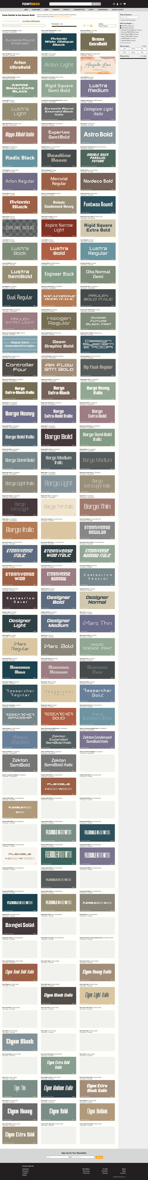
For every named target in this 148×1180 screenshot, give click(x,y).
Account (105, 1173)
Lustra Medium (84, 77)
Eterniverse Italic (6, 542)
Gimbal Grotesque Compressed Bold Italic (91, 937)
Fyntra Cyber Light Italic (47, 1124)
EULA (124, 1169)
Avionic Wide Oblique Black (48, 30)
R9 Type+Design (58, 123)
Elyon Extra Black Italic (86, 1077)
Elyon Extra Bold (6, 1124)
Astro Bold (83, 123)
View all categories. (125, 42)
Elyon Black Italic (45, 984)
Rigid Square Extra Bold (86, 216)
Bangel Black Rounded (47, 937)
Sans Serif (36, 10)
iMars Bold (44, 635)
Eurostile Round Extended (9, 30)
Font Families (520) (11, 21)
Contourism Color (7, 589)
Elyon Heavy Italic (84, 961)
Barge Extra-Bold (84, 402)
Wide (142, 52)
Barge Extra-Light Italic (86, 472)
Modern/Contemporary (131, 30)
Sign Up (99, 1157)
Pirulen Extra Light (7, 309)
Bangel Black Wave (46, 914)
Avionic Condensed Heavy (48, 193)
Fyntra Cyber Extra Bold (86, 1124)
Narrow (124, 52)
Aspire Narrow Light (46, 216)
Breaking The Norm (58, 356)
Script (91, 10)
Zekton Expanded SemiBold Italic (50, 728)
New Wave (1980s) (130, 34)
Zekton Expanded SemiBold (87, 751)
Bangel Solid (5, 914)
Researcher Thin (45, 682)
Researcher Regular (7, 682)
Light (124, 48)
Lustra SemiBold (6, 263)
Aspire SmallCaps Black (8, 77)
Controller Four (6, 356)
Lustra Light (5, 100)
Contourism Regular (85, 565)
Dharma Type (59, 77)
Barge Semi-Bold (6, 449)
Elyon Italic (83, 1054)
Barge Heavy (5, 402)
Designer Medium (45, 612)
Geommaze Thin (84, 658)
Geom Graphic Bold (46, 333)
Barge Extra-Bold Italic (47, 402)
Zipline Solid (5, 216)
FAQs (124, 1171)
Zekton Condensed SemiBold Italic (89, 728)
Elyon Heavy (5, 1100)
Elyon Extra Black (7, 1054)
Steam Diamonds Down (86, 705)
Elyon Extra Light (45, 961)
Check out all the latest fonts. (62, 16)
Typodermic (59, 286)
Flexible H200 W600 (7, 821)
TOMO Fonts (91, 123)
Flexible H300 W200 (7, 891)
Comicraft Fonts (56, 147)
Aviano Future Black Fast (87, 309)
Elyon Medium (83, 1100)
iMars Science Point (85, 635)
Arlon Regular (6, 170)
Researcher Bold (84, 682)
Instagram (25, 1169)
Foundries (105, 1171)
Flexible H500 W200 (85, 821)
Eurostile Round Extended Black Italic (51, 100)
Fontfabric (14, 286)
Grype (59, 30)
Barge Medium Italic (46, 449)
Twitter (24, 1175)
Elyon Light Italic (84, 984)
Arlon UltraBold (6, 54)
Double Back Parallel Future (88, 147)
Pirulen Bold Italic (85, 286)
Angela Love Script (85, 54)
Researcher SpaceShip (8, 705)
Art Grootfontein (58, 775)
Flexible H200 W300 (85, 775)
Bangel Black (83, 914)
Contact (123, 1173)
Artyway (95, 565)
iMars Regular (6, 635)
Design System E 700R (86, 333)
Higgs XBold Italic (7, 123)
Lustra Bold (44, 240)
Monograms (103, 10)
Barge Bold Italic (6, 426)
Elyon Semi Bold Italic (8, 961)
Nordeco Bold (84, 170)
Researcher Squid (45, 705)
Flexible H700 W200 (85, 844)
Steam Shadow (6, 728)
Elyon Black (5, 1031)
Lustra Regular (84, 240)
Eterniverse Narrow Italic (86, 542)
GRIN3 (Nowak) (98, 100)
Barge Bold (44, 426)
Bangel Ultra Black (7, 937)
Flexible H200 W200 (46, 868)
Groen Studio (19, 961)
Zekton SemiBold (6, 751)
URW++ (20, 30)
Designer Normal (84, 589)
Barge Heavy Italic (85, 379)
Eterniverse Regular (85, 519)
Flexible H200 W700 (85, 798)
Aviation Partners (108, 937)
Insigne (94, 263)
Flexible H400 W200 (46, 891)
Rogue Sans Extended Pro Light (10, 333)
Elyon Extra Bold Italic (47, 1054)
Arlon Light (44, 54)
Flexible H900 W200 (46, 798)
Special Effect (118, 10)
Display (66, 10)
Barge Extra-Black (46, 379)
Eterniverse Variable (46, 519)
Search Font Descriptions (128, 20)
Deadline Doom (45, 147)
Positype (54, 309)
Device (12, 216)
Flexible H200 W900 (46, 775)
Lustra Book (5, 240)
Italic (144, 46)
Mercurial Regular (46, 170)
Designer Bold (45, 589)
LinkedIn (25, 1173)
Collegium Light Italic (86, 100)
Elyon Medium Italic (46, 1077)
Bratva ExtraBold (85, 30)
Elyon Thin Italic (45, 1007)
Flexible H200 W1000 (8, 844)
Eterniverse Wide (6, 565)
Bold (142, 48)
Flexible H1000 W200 (46, 844)
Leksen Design (94, 170)
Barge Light (44, 472)
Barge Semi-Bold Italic (86, 426)
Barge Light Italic (7, 472)
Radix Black (5, 147)
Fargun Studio (96, 54)
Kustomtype (94, 193)
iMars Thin (82, 612)
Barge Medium (84, 449)
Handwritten (79, 10)
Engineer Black (45, 263)
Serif (46, 10)
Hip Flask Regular (85, 356)
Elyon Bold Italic (84, 1031)
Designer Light (6, 612)
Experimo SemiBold (46, 123)
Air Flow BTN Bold (46, 356)
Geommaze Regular (46, 658)
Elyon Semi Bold (6, 1007)
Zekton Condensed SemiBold (10, 775)
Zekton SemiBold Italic (47, 751)
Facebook (25, 1171)
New (26, 10)
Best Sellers (86, 1169)
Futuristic (127, 26)
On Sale (143, 56)
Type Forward (98, 705)
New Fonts (86, 1171)
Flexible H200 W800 (85, 868)
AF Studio (94, 30)
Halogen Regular (45, 309)
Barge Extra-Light (7, 496)
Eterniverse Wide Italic (47, 542)
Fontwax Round (84, 193)
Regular (133, 48)
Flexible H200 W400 (85, 891)
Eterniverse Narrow (46, 565)
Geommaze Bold (6, 658)
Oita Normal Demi (85, 263)
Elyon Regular (6, 984)
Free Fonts (86, 1173)
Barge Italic (5, 519)
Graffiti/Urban (128, 38)
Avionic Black (6, 193)
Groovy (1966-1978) (130, 32)
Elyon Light (44, 1031)
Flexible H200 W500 (7, 798)
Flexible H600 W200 (46, 821)
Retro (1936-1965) (129, 36)
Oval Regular (5, 286)
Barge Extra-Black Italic (8, 379)
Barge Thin (83, 496)
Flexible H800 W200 (7, 868)
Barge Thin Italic (45, 496)
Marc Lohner (16, 54)
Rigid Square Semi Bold (47, 77)
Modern (56, 10)
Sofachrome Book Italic (47, 286)
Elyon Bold (44, 1100)
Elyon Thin (5, 1077)
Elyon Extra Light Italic (86, 1007)
